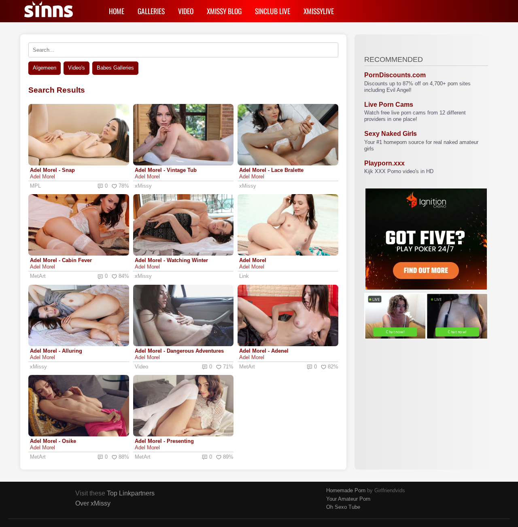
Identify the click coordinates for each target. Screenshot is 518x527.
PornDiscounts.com (395, 75)
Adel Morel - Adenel (264, 351)
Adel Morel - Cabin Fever (61, 260)
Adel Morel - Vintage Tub (166, 170)
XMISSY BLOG (224, 11)
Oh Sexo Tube (343, 507)
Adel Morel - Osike (53, 441)
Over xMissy (92, 503)
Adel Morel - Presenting (164, 441)
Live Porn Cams (388, 104)
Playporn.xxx (384, 163)
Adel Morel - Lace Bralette (271, 170)
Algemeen (44, 68)
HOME (116, 11)
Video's (76, 68)
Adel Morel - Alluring (56, 351)
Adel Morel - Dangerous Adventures (179, 351)
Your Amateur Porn (348, 499)
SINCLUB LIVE (272, 11)
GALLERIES (151, 11)
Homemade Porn (345, 490)
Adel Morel (42, 177)
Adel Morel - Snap (52, 170)
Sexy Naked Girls (390, 133)
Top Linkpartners (131, 493)
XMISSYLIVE (319, 11)
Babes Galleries (115, 68)
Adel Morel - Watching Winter (171, 260)
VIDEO (185, 11)
